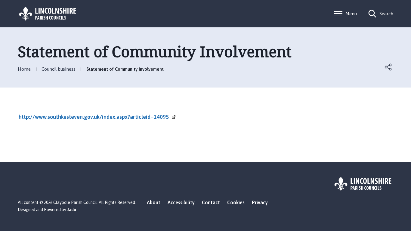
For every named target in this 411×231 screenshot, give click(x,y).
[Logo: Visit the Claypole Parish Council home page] (48, 14)
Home (24, 69)
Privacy (260, 202)
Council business (59, 69)
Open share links (388, 67)
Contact (211, 202)
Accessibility (181, 202)
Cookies (236, 202)
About (153, 202)
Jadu (71, 209)
